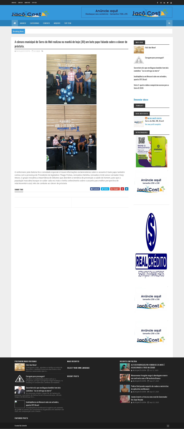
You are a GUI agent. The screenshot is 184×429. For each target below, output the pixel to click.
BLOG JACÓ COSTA (154, 118)
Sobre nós (27, 3)
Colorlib (24, 425)
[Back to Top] (168, 425)
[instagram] (161, 2)
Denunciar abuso (141, 99)
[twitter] (167, 2)
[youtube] (171, 2)
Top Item (34, 3)
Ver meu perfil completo (153, 124)
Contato (20, 3)
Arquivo (57, 23)
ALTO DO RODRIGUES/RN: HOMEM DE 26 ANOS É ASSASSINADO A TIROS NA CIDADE (147, 366)
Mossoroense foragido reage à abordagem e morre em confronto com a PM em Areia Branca (149, 377)
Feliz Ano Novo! (150, 47)
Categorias (34, 23)
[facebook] (157, 2)
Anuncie (14, 3)
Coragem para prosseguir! (154, 57)
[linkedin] (164, 2)
